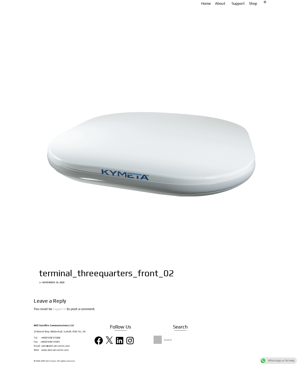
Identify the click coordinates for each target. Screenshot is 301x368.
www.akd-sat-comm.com (55, 350)
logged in (59, 309)
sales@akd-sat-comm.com (55, 346)
